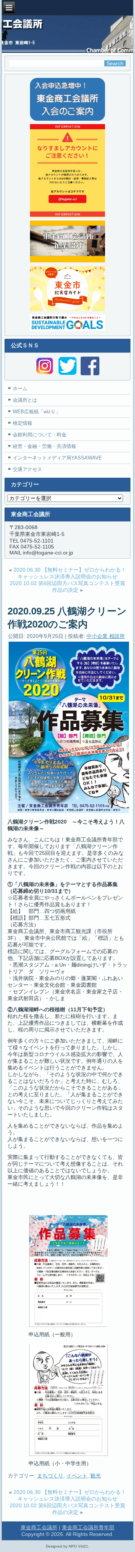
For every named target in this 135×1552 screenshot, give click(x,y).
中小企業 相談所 (106, 636)
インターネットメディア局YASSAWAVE (57, 458)
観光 (95, 1476)
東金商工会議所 (39, 1527)
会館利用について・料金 (39, 434)
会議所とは (25, 400)
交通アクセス (27, 469)
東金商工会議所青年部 (88, 1527)
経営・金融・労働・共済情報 (44, 446)
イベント (76, 1476)
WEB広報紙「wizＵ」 (36, 411)
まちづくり (50, 1476)
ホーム (20, 388)
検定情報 (22, 423)
